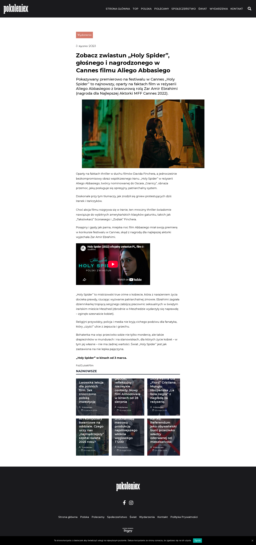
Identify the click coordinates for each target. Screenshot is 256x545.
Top (135, 8)
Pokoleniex (87, 407)
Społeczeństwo (183, 8)
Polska (146, 8)
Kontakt (236, 8)
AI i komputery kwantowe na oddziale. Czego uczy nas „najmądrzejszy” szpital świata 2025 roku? (91, 430)
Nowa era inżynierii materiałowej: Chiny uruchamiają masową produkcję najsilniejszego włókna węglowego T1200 (126, 422)
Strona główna (118, 8)
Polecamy (161, 8)
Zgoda (197, 540)
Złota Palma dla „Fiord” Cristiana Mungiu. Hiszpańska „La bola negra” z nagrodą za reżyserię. (163, 390)
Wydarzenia (219, 8)
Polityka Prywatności (184, 516)
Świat (202, 8)
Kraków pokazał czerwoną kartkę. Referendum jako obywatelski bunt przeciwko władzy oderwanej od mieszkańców (163, 426)
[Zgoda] (252, 540)
